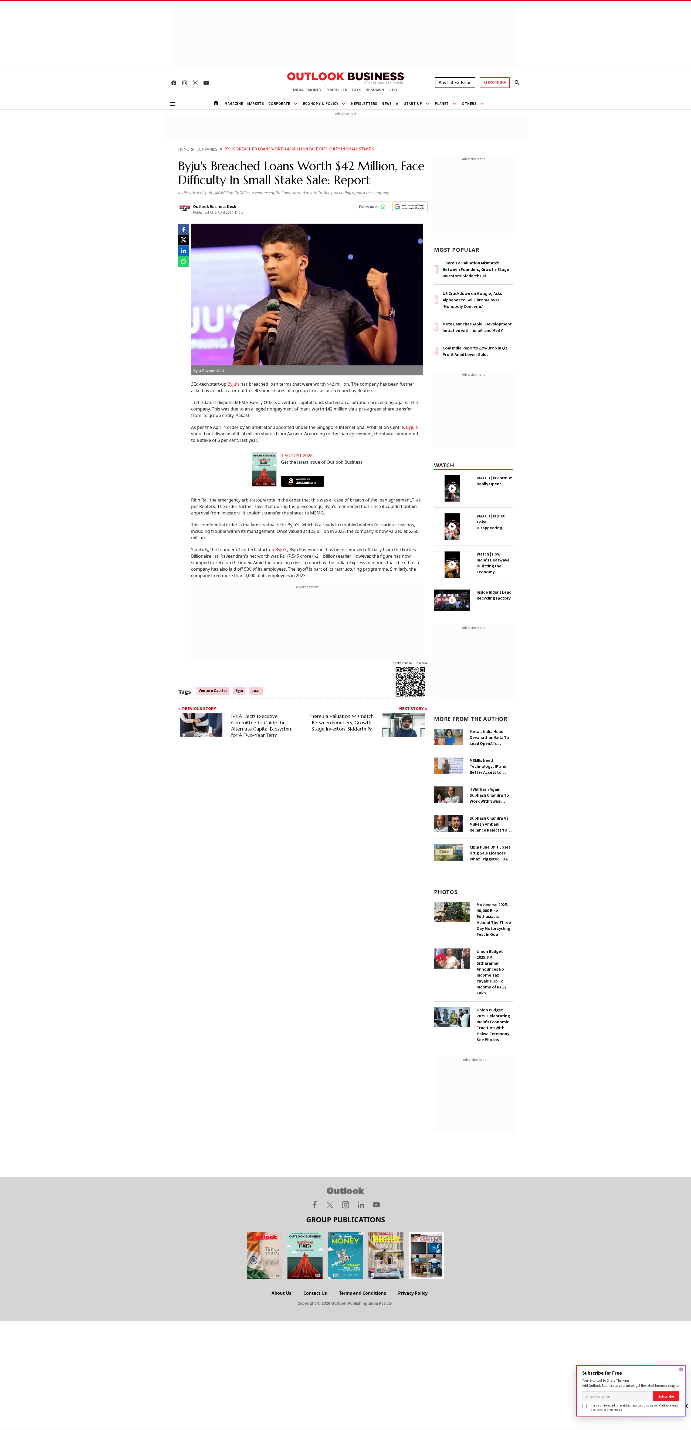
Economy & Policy (320, 103)
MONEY (314, 90)
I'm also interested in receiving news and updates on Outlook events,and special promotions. (635, 1407)
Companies (207, 149)
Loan (256, 691)
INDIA (298, 90)
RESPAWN (374, 90)
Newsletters (364, 103)
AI (397, 103)
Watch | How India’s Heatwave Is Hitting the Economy (493, 563)
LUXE (393, 90)
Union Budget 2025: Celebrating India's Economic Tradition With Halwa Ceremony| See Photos (493, 1025)
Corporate (279, 103)
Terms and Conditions (362, 1293)
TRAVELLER (337, 90)
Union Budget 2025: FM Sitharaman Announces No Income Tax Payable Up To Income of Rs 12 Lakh (491, 972)
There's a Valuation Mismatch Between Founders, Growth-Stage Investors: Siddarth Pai (476, 269)
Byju (239, 691)
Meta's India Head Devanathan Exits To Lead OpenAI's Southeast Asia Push (489, 737)
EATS (356, 90)
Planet (442, 103)
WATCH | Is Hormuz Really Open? (494, 481)
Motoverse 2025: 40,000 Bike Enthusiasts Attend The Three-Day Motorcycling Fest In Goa (495, 919)
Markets (255, 103)
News (387, 103)
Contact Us (315, 1293)
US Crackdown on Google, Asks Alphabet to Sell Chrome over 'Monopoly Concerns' (472, 300)
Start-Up (413, 103)
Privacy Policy (413, 1293)
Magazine (234, 103)
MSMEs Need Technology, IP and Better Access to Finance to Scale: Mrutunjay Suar (488, 766)
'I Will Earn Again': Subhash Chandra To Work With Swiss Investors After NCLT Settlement (489, 795)
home (183, 149)
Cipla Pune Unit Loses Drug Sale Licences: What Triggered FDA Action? (490, 853)
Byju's (234, 384)
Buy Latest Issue (455, 83)
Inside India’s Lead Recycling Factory (494, 595)
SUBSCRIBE (494, 83)
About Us (281, 1293)
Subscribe (666, 1396)
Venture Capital (213, 691)
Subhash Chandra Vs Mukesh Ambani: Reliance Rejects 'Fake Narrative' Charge (491, 824)
